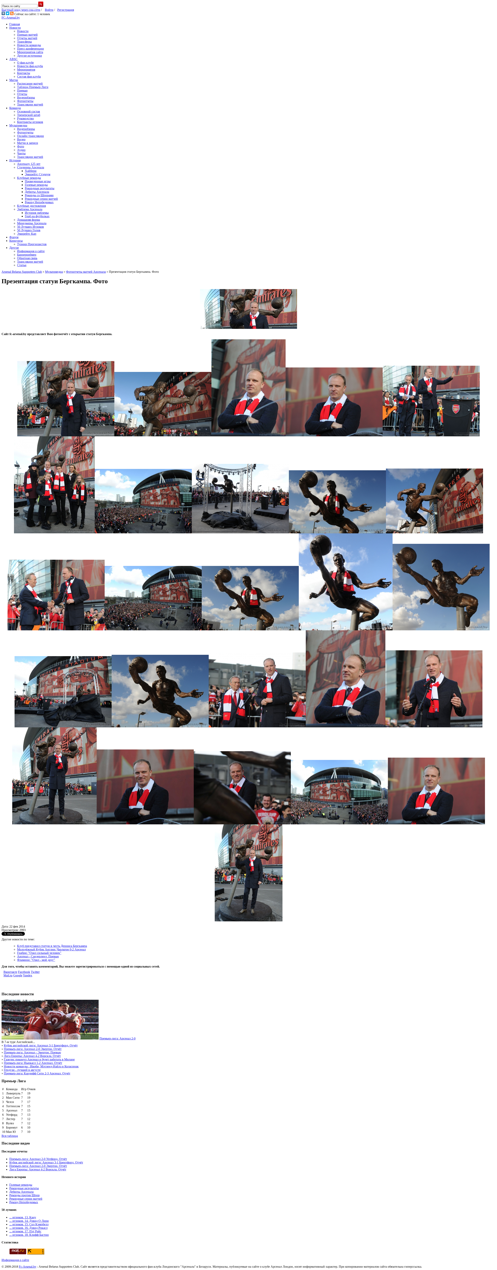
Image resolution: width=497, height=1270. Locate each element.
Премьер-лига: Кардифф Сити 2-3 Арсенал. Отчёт (37, 1073)
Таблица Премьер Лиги (32, 87)
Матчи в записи (27, 143)
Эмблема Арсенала (29, 209)
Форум (13, 237)
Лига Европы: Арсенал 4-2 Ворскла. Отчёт (32, 1056)
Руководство (25, 118)
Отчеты (22, 94)
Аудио (21, 150)
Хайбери (30, 170)
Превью (22, 90)
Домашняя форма (28, 219)
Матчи (13, 80)
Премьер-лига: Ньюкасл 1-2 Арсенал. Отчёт (33, 1063)
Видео (21, 139)
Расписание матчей (30, 83)
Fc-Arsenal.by (27, 1266)
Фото (20, 146)
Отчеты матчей (27, 38)
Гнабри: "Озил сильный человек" (39, 953)
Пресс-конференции (30, 48)
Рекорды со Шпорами (39, 195)
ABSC (13, 59)
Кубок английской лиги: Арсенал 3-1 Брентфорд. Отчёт (41, 1045)
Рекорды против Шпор (24, 1195)
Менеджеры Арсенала (31, 223)
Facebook (24, 972)
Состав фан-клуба (29, 76)
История (15, 160)
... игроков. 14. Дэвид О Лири (29, 1220)
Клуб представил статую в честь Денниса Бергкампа (52, 946)
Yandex (27, 975)
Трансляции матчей (30, 104)
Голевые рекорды (36, 184)
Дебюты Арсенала (37, 191)
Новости (15, 27)
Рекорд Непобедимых (39, 202)
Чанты (21, 153)
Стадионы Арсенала (30, 167)
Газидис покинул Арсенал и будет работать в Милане (39, 1059)
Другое (14, 247)
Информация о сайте (31, 251)
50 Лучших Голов (28, 230)
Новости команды (29, 45)
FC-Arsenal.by (11, 17)
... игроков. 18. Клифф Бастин (29, 1234)
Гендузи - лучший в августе (22, 1070)
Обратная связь (27, 258)
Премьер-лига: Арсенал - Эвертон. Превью (32, 1052)
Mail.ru (7, 975)
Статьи (21, 265)
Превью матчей (27, 34)
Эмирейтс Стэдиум (37, 174)
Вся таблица (10, 1135)
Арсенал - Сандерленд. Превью (38, 956)
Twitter (35, 972)
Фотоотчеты (25, 101)
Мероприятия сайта (30, 52)
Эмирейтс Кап (26, 233)
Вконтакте (10, 972)
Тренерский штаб (28, 115)
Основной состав (28, 111)
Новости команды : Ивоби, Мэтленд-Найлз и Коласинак (41, 1066)
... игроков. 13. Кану (22, 1217)
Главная (14, 24)
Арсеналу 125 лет (28, 163)
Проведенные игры (38, 181)
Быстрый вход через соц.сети (21, 9)
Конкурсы (16, 240)
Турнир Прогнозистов (32, 244)
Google (17, 975)
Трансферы (24, 41)
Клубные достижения (31, 205)
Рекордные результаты (39, 188)
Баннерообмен (26, 254)
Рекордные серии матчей (41, 198)
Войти (49, 9)
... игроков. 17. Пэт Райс (25, 1231)
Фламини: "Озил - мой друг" (36, 960)
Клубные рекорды (29, 177)
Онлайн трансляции (30, 136)
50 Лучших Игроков (30, 226)
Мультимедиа (18, 125)
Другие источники (29, 55)
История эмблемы (37, 212)
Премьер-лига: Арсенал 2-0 (117, 1038)
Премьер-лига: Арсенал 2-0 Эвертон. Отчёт (33, 1049)
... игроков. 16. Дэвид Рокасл (28, 1227)
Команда (15, 108)
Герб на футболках (37, 216)
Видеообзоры (26, 97)
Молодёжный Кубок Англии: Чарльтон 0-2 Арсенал (51, 949)
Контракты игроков (30, 122)
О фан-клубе (25, 62)
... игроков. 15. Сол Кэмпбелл (29, 1224)
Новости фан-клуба (30, 66)
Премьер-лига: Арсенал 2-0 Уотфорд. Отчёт (38, 1159)
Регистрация (65, 9)
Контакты (23, 73)
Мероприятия (26, 69)
